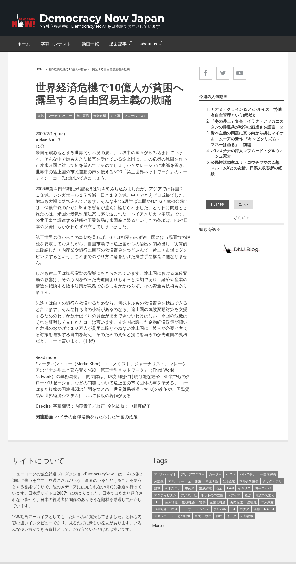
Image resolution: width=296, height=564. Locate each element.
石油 (219, 488)
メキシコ (160, 516)
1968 (230, 488)
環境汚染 (211, 481)
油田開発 (194, 481)
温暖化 (252, 502)
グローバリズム (135, 116)
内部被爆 (246, 516)
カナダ (244, 509)
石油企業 (228, 481)
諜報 (257, 509)
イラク (231, 516)
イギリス (244, 488)
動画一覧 (90, 44)
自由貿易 (82, 116)
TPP (157, 502)
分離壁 (159, 481)
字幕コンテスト (56, 44)
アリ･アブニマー (193, 474)
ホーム (23, 44)
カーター (215, 474)
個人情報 (171, 502)
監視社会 (188, 502)
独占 (248, 495)
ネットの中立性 (212, 495)
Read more (46, 357)
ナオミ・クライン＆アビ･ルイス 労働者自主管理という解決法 (246, 112)
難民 (219, 516)
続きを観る (210, 229)
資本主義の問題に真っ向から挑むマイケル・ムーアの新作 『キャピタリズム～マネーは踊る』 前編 (247, 139)
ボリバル (219, 509)
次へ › (243, 204)
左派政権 (205, 488)
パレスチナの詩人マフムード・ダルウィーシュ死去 (247, 153)
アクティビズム (165, 495)
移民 (208, 516)
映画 (174, 509)
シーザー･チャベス (195, 509)
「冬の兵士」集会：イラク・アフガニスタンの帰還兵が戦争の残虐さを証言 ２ (247, 124)
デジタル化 (189, 495)
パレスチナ (248, 474)
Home (40, 69)
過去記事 (115, 43)
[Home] (23, 20)
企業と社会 (218, 502)
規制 (157, 488)
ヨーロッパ (263, 488)
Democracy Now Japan (102, 18)
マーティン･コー (60, 116)
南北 (40, 116)
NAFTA (269, 509)
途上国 (115, 116)
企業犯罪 (160, 509)
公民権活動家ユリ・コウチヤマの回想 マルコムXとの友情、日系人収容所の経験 (247, 168)
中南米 (190, 488)
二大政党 (267, 502)
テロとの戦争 (180, 516)
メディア (233, 495)
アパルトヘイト (165, 474)
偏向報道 (236, 502)
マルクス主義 (248, 481)
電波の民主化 (264, 495)
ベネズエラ (173, 488)
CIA (232, 509)
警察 (202, 502)
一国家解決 (268, 474)
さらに (240, 217)
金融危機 (99, 116)
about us (146, 43)
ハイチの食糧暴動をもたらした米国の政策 (96, 416)
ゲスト (231, 474)
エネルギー (176, 481)
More (157, 525)
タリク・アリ (272, 481)
